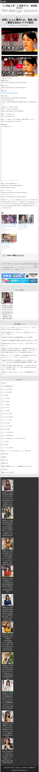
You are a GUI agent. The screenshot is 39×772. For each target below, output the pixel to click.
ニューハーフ (5, 420)
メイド (3, 441)
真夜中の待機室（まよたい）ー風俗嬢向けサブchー (15, 466)
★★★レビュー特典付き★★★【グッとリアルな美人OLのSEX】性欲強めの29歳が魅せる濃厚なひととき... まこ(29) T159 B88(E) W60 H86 (7, 585)
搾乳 (2, 454)
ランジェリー (5, 447)
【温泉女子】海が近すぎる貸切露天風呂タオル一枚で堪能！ (17, 337)
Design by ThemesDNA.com (19, 770)
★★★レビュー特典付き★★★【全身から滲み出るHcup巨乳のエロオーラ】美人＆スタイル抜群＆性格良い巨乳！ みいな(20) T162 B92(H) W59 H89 (7, 614)
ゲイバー (3, 398)
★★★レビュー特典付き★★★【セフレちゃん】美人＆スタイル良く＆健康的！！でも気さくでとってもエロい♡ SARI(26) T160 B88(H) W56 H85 (7, 557)
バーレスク (4, 423)
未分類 (3, 457)
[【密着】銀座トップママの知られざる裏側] (26, 219)
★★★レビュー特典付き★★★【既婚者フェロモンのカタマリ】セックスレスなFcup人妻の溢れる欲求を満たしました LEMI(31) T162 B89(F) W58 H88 (7, 312)
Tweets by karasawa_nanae (9, 92)
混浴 (2, 460)
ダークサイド (5, 413)
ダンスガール (5, 417)
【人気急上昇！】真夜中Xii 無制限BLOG (19, 6)
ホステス (20, 17)
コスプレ (3, 401)
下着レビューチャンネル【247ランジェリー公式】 (14, 451)
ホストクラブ (5, 432)
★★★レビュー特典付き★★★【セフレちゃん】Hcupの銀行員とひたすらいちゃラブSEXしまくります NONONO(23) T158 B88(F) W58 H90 (8, 672)
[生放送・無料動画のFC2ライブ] (19, 277)
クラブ (3, 395)
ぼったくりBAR (5, 435)
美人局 (3, 469)
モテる (3, 444)
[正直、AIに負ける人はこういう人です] (9, 238)
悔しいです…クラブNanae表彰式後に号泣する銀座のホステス (9, 226)
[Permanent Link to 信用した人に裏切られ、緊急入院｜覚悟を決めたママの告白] (19, 41)
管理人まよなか (15, 25)
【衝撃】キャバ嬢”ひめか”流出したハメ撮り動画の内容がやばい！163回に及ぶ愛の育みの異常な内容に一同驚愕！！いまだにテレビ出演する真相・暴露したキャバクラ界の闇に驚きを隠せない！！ (19, 350)
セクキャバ (4, 407)
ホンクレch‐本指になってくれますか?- (11, 438)
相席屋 (3, 463)
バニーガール (5, 426)
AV (2, 383)
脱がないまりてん (6, 472)
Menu (4, 1)
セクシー (3, 410)
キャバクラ (4, 392)
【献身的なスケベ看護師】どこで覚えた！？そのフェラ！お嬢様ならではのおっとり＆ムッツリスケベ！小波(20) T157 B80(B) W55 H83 (7, 730)
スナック (3, 404)
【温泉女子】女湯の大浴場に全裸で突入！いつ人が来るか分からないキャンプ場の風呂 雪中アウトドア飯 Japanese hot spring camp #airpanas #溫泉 (19, 367)
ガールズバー (5, 389)
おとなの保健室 (5, 386)
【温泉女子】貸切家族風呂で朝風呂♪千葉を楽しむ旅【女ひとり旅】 (19, 340)
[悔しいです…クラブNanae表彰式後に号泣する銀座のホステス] (9, 219)
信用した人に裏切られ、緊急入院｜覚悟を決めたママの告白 (19, 21)
